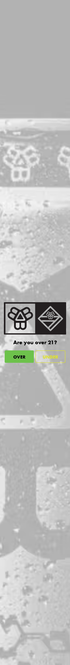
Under (50, 357)
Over (19, 357)
